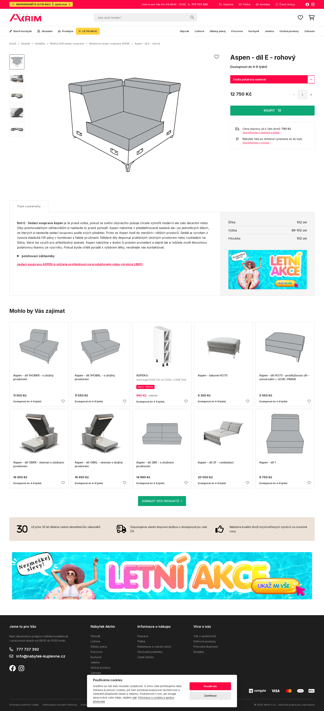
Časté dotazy (287, 4)
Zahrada (309, 31)
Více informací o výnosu (256, 142)
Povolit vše (210, 686)
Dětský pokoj (218, 31)
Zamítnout (210, 695)
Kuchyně (253, 31)
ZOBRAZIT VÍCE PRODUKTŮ (160, 501)
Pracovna (237, 31)
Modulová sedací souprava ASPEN (109, 43)
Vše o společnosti (205, 636)
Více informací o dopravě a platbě (261, 132)
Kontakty (265, 4)
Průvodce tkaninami (206, 646)
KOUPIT (269, 110)
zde (134, 697)
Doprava (228, 4)
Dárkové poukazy (205, 641)
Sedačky (40, 43)
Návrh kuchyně (22, 31)
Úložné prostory (289, 31)
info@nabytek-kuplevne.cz (40, 656)
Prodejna (67, 31)
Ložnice (199, 31)
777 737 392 (27, 649)
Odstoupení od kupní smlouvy (59, 704)
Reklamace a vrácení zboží (154, 646)
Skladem (47, 31)
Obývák (184, 31)
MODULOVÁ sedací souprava (67, 43)
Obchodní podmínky (150, 651)
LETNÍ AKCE (89, 31)
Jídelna (269, 31)
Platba (246, 4)
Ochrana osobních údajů (24, 704)
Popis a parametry (28, 206)
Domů (12, 43)
